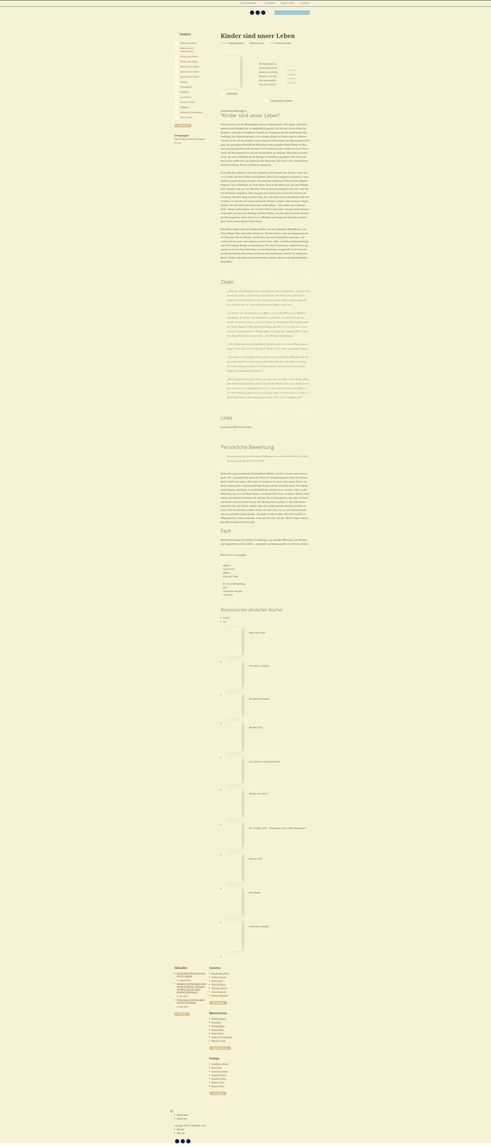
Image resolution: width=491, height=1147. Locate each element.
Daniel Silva (217, 980)
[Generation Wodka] (232, 935)
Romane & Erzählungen (191, 112)
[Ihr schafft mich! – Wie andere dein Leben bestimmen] (232, 835)
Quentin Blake (218, 1025)
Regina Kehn (217, 1029)
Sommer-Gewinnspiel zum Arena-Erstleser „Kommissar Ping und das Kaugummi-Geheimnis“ (191, 988)
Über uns (181, 1132)
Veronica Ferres (256, 43)
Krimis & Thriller (187, 102)
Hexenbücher (186, 87)
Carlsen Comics (218, 1074)
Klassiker (184, 92)
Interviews (270, 3)
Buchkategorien (248, 3)
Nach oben (171, 1111)
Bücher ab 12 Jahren (189, 72)
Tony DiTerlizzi (218, 984)
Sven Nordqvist (218, 991)
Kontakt (180, 1129)
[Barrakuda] (232, 901)
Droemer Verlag (283, 43)
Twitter (263, 12)
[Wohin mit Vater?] (232, 802)
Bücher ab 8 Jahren (189, 61)
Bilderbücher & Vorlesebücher (187, 50)
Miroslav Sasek (218, 1040)
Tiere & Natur (186, 117)
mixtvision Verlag (219, 1071)
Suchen (307, 13)
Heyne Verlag (217, 1085)
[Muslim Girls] (232, 736)
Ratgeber (184, 107)
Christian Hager (218, 1018)
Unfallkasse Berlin (220, 1063)
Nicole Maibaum (236, 43)
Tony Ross (216, 1022)
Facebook (258, 12)
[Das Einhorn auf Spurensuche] (232, 769)
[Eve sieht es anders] (232, 674)
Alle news (182, 1014)
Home (235, 3)
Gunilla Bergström (220, 973)
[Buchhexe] (191, 14)
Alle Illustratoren (220, 1048)
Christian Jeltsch (219, 987)
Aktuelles (305, 3)
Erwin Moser (217, 1033)
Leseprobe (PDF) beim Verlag (236, 426)
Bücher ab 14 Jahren (189, 77)
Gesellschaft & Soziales (281, 100)
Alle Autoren (218, 1003)
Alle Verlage (218, 1093)
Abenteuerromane (188, 43)
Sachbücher (232, 93)
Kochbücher (185, 97)
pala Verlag (216, 1067)
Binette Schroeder (219, 995)
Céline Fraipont (218, 976)
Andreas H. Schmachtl (221, 1036)
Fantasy (184, 82)
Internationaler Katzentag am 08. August (191, 975)
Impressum (182, 1118)
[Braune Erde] (232, 867)
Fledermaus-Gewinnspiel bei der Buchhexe (191, 1001)
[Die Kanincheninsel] (232, 705)
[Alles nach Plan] (232, 641)
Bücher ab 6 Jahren (189, 56)
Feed (252, 12)
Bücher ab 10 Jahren (189, 67)
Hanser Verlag (218, 1082)
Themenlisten (287, 3)
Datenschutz (182, 1114)
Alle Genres (183, 125)
